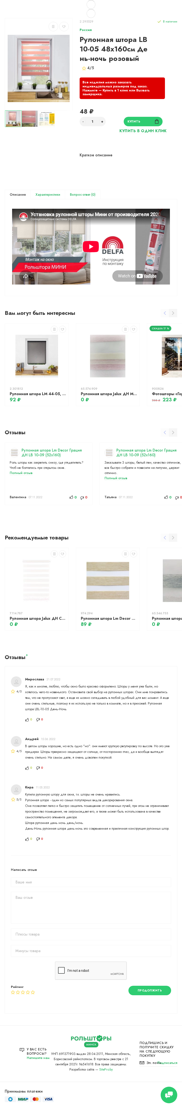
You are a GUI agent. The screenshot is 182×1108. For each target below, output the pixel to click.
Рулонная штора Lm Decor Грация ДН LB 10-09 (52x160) (52, 453)
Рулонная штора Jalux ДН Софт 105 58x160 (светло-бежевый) (38, 618)
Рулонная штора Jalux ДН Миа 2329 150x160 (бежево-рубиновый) (109, 394)
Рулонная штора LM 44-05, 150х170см (38, 394)
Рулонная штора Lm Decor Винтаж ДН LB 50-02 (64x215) (109, 618)
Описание (18, 194)
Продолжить (150, 990)
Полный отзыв (21, 472)
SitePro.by (106, 1069)
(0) (93, 194)
